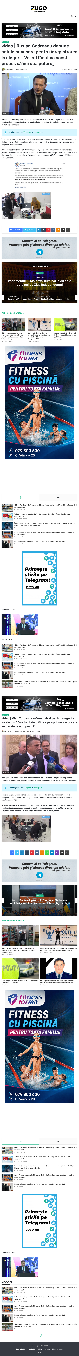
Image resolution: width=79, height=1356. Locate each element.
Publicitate (40, 1349)
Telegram (27, 132)
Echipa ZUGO (31, 1349)
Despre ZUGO (20, 1349)
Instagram (38, 132)
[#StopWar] (39, 9)
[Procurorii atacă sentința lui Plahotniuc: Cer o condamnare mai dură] (7, 544)
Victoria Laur (9, 69)
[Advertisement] (39, 476)
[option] (39, 9)
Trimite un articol (57, 1349)
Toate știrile (39, 273)
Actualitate (5, 42)
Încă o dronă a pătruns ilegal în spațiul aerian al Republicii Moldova (39, 282)
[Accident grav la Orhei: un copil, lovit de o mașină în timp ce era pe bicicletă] (65, 324)
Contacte (48, 1349)
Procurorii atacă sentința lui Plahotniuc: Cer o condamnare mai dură (39, 541)
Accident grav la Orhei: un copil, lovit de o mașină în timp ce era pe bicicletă (65, 335)
